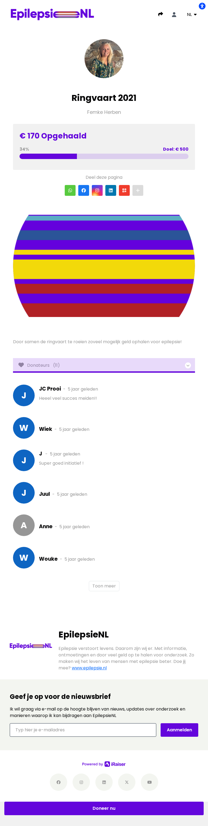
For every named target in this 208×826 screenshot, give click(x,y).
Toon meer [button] (104, 586)
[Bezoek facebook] (58, 782)
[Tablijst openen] (104, 365)
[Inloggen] (174, 14)
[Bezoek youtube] (149, 782)
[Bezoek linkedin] (104, 782)
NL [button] (190, 14)
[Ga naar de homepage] (52, 14)
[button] (70, 190)
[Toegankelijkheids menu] (202, 6)
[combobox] (191, 14)
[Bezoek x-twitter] (126, 782)
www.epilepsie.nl (89, 668)
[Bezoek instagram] (81, 782)
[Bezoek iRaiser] (104, 763)
